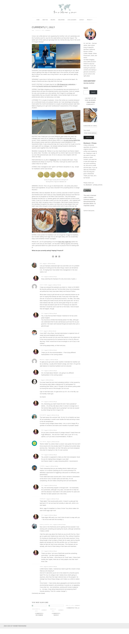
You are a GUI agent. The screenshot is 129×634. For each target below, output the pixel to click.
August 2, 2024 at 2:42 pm (50, 331)
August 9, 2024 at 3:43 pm (50, 313)
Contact (81, 19)
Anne (41, 566)
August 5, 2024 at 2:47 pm (53, 498)
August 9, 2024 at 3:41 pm (50, 276)
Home (38, 19)
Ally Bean (43, 441)
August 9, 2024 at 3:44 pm (50, 370)
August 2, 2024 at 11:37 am (54, 285)
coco (41, 331)
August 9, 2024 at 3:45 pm (50, 401)
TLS (58, 138)
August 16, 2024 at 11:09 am (50, 566)
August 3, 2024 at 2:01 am (53, 415)
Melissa (42, 359)
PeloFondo (53, 160)
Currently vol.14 (73, 608)
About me (45, 19)
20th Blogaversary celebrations (66, 84)
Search (86, 88)
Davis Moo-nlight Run (64, 241)
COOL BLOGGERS (72, 19)
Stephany (43, 498)
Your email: (87, 130)
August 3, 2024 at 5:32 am (53, 441)
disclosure (89, 185)
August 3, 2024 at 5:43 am (52, 466)
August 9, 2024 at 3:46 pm (50, 430)
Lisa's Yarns (44, 284)
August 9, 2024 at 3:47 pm (50, 485)
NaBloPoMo (61, 19)
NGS (41, 263)
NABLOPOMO (91, 102)
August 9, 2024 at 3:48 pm (50, 515)
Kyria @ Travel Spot (46, 524)
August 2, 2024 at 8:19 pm (47, 380)
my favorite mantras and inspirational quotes (49, 86)
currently (47, 30)
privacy (95, 185)
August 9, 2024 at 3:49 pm (50, 551)
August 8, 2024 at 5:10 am (59, 524)
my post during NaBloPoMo (72, 140)
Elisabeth (43, 415)
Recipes (53, 19)
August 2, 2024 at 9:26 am (49, 263)
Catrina (42, 466)
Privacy (89, 19)
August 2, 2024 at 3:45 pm (51, 359)
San (42, 276)
